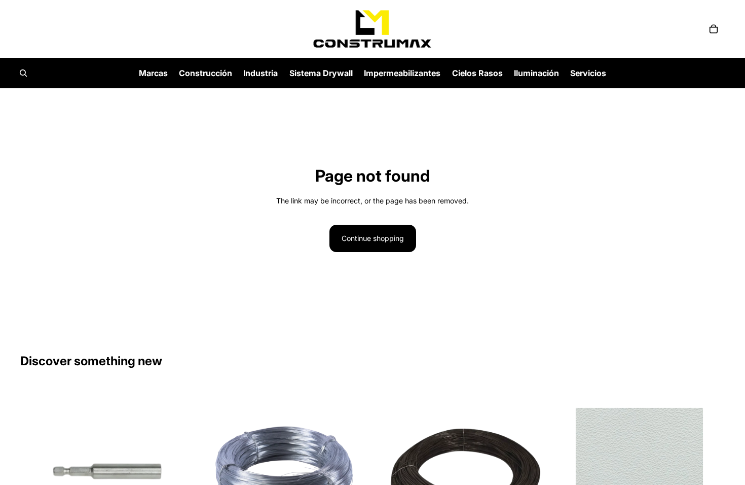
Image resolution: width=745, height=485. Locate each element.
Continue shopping (373, 238)
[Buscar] (23, 73)
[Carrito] (713, 29)
